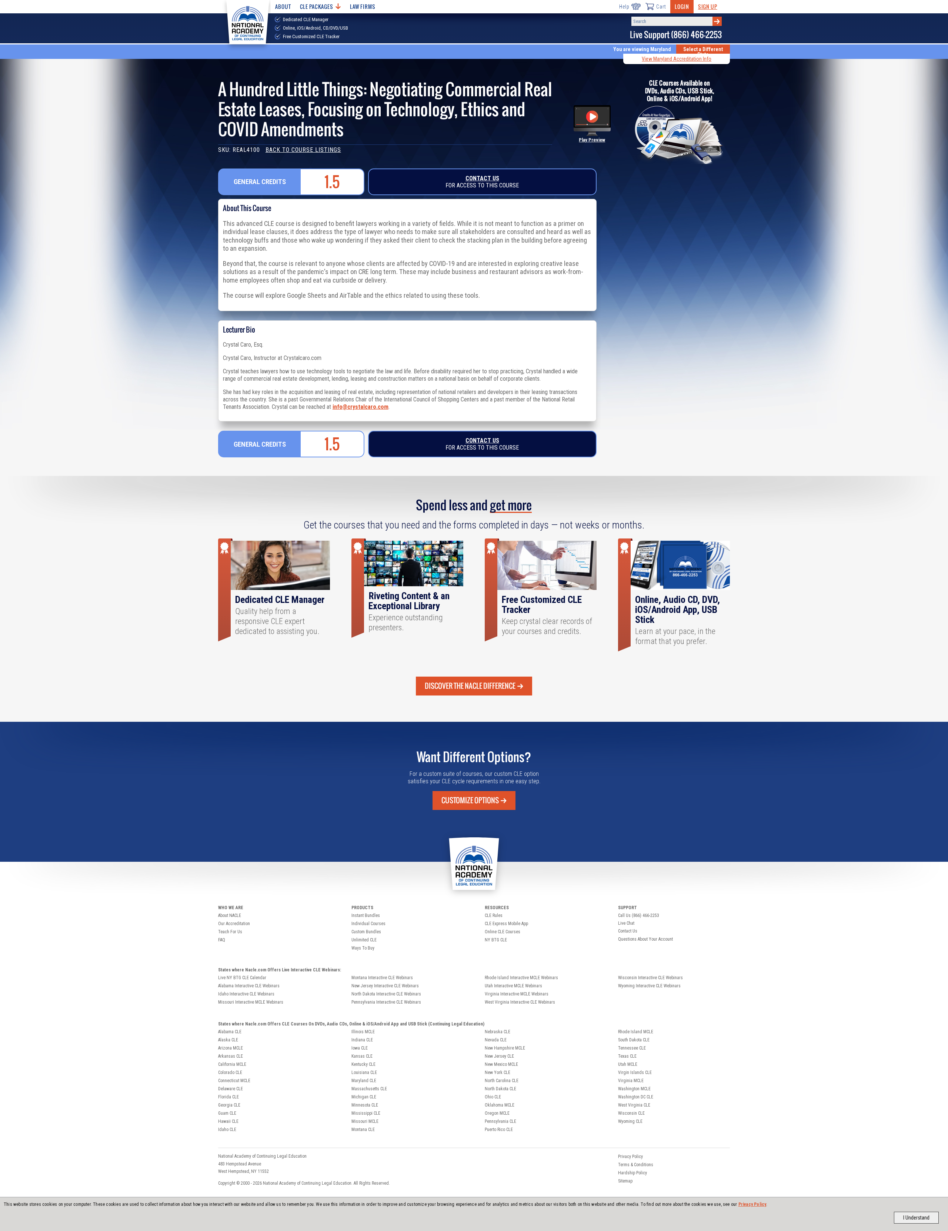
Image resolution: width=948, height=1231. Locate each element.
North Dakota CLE (500, 1088)
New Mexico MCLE (501, 1064)
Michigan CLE (363, 1097)
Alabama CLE (229, 1031)
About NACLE (229, 915)
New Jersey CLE (499, 1056)
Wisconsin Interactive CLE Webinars (650, 977)
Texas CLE (627, 1056)
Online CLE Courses (502, 931)
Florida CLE (228, 1097)
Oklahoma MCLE (499, 1105)
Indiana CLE (362, 1039)
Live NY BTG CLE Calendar (242, 977)
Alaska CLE (228, 1039)
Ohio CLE (493, 1097)
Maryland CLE (363, 1080)
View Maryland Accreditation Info (676, 59)
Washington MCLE (634, 1088)
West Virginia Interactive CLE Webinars (520, 1002)
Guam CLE (227, 1113)
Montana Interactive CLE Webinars (382, 977)
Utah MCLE (627, 1064)
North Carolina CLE (501, 1080)
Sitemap (625, 1181)
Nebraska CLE (497, 1031)
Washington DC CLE (635, 1097)
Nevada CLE (496, 1039)
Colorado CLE (230, 1072)
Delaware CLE (230, 1088)
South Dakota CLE (634, 1039)
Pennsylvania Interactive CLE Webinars (386, 1002)
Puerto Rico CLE (499, 1129)
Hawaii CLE (228, 1121)
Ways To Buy (362, 948)
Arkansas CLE (230, 1056)
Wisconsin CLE (631, 1113)
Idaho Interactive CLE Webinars (246, 994)
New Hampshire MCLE (505, 1048)
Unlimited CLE (364, 940)
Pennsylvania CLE (500, 1121)
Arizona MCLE (230, 1048)
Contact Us (482, 178)
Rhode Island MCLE (635, 1031)
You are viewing (642, 49)
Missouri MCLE (364, 1121)
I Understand (916, 1218)
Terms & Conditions (635, 1164)
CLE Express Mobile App (506, 923)
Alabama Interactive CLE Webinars (249, 985)
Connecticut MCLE (234, 1080)
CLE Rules (494, 915)
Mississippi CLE (365, 1113)
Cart (661, 7)
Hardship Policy (632, 1172)
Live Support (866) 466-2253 (676, 35)
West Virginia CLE (634, 1105)
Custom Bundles (366, 931)
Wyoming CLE (630, 1121)
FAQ (221, 940)
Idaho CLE (227, 1129)
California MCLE (232, 1064)
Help (624, 7)
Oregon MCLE (497, 1113)
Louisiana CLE (364, 1072)
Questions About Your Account (645, 939)
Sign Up (707, 6)
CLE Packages (316, 6)
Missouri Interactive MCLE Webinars (250, 1002)
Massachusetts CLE (369, 1088)
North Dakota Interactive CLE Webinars (386, 994)
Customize (470, 800)
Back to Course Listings (303, 149)
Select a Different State (703, 51)
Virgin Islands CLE (635, 1072)
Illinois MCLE (363, 1031)
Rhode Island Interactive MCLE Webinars (521, 977)
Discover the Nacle (470, 686)
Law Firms (362, 6)
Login (682, 6)
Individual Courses (368, 923)
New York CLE (497, 1072)
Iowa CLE (359, 1048)
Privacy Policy (752, 1204)
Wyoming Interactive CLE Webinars (649, 985)
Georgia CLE (229, 1105)
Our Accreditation (234, 923)
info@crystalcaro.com (360, 406)
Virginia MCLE (631, 1080)
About (283, 6)
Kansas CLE (362, 1056)
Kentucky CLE (363, 1064)
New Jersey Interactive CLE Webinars (385, 985)
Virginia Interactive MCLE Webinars (516, 994)
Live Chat (626, 923)
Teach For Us (230, 931)
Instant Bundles (365, 915)
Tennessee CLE (632, 1048)
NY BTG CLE (496, 940)
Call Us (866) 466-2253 (638, 915)
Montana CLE (363, 1129)
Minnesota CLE (364, 1105)
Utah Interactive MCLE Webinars (513, 985)
